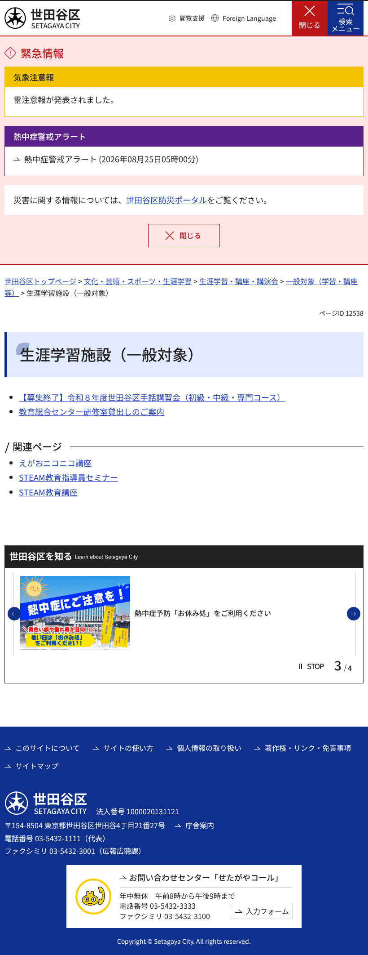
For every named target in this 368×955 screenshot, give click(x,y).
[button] (187, 18)
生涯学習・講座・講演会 (238, 281)
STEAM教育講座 (48, 492)
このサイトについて (47, 748)
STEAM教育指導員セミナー (68, 477)
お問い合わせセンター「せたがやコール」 (206, 877)
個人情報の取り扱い (209, 748)
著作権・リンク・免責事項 (308, 748)
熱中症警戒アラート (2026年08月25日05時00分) (111, 159)
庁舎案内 (199, 825)
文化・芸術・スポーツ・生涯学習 (138, 281)
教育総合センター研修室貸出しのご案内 (91, 411)
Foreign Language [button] (249, 17)
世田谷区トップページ (40, 281)
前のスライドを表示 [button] (20, 614)
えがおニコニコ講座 (55, 463)
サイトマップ (36, 766)
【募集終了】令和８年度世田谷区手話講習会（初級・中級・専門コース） (152, 397)
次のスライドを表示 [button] (359, 614)
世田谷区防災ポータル (166, 199)
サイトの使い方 (128, 748)
